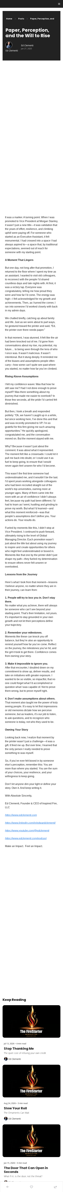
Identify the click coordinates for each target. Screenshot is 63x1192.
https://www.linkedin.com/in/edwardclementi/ (30, 822)
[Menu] (59, 4)
